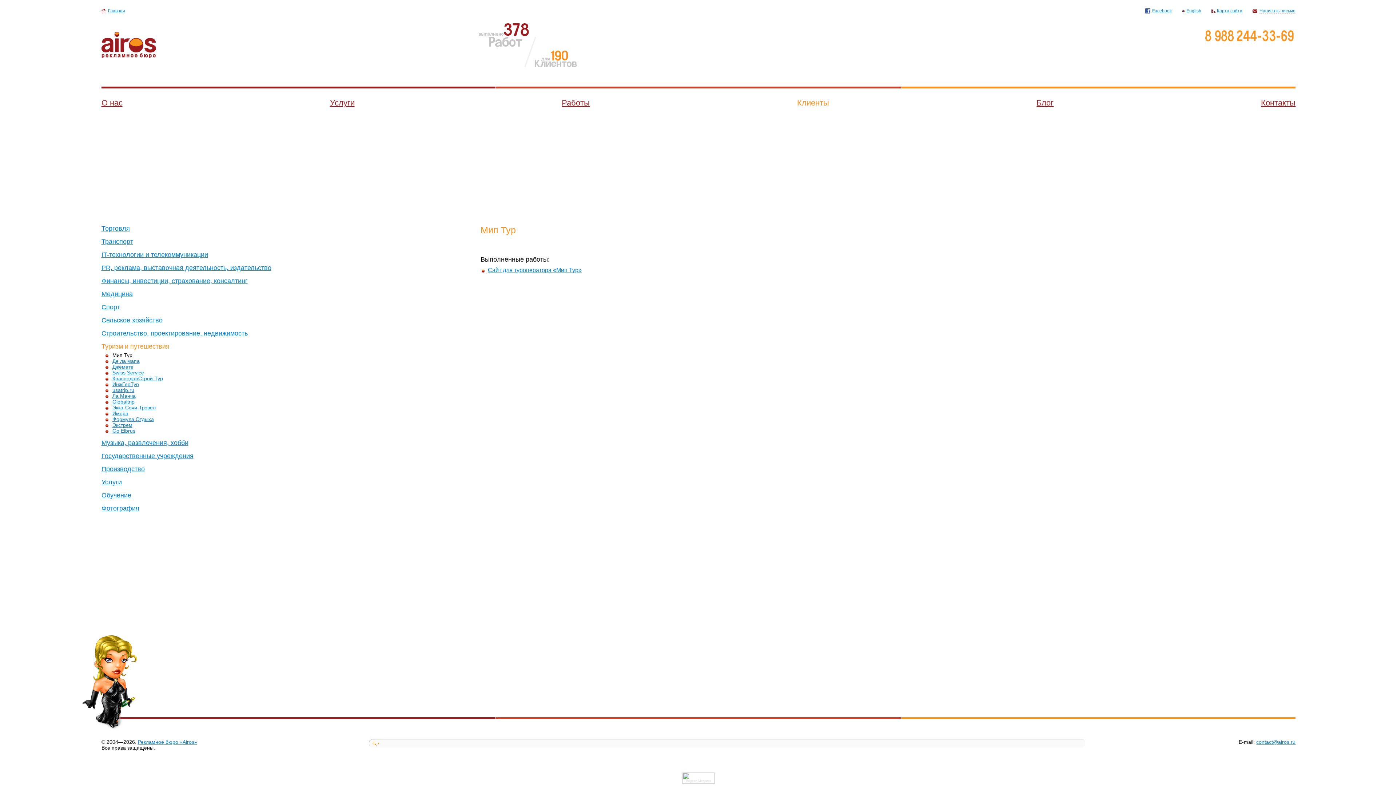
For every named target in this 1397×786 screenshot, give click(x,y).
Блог (1045, 102)
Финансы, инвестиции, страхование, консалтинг (175, 281)
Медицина (117, 294)
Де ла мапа (126, 361)
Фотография (120, 508)
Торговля (116, 228)
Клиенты (813, 102)
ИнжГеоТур (125, 384)
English (1193, 10)
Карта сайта (1229, 10)
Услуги (342, 102)
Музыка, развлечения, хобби (145, 442)
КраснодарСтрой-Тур (137, 378)
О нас (112, 102)
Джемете (123, 367)
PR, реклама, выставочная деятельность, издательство (186, 267)
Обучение (116, 495)
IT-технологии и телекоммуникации (155, 254)
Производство (123, 469)
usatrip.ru (123, 390)
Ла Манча (124, 396)
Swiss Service (128, 373)
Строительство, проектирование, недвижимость (175, 333)
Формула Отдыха (133, 419)
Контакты (1278, 102)
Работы (576, 102)
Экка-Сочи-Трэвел (134, 407)
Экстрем (122, 425)
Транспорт (117, 241)
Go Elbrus (123, 431)
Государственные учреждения (148, 456)
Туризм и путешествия (136, 346)
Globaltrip (123, 402)
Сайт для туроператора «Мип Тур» (535, 270)
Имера (120, 413)
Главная (116, 10)
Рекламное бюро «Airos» (167, 742)
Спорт (111, 307)
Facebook (1162, 10)
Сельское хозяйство (132, 320)
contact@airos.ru (1275, 742)
